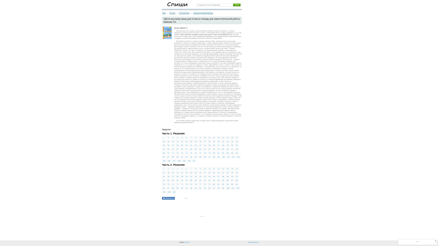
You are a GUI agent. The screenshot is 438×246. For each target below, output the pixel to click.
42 (196, 145)
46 (214, 145)
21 (177, 141)
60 (200, 149)
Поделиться (170, 198)
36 (168, 145)
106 (169, 161)
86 (164, 157)
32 (228, 141)
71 (173, 153)
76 (196, 153)
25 (196, 141)
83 (228, 153)
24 (191, 141)
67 (232, 149)
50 (232, 145)
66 (228, 149)
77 (200, 153)
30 (218, 141)
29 (214, 141)
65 (223, 149)
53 (168, 149)
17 (237, 137)
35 (164, 145)
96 (205, 157)
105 (164, 161)
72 (177, 153)
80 (214, 153)
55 (177, 149)
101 (228, 157)
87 (168, 157)
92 (187, 157)
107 (174, 161)
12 (214, 137)
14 (223, 137)
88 (173, 188)
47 (218, 145)
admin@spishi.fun (253, 242)
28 (209, 141)
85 (237, 153)
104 (169, 192)
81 (218, 153)
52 (164, 149)
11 (209, 137)
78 (205, 153)
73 (182, 153)
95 (200, 157)
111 (194, 161)
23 (187, 141)
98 (214, 157)
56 (182, 149)
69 (164, 153)
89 (173, 157)
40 (187, 145)
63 (214, 149)
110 (189, 161)
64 (218, 149)
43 (200, 145)
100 (223, 157)
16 (232, 137)
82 (223, 153)
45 (209, 145)
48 (223, 145)
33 (232, 141)
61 (205, 149)
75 (191, 153)
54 (173, 149)
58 (191, 149)
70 (168, 153)
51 (237, 145)
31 (223, 141)
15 (228, 137)
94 (196, 157)
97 (209, 157)
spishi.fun (187, 242)
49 (228, 145)
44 (205, 145)
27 (205, 141)
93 (191, 157)
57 (187, 149)
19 (168, 141)
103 (238, 157)
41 (191, 145)
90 (177, 157)
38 (177, 145)
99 (218, 157)
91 (182, 157)
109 (184, 161)
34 (237, 141)
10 (205, 137)
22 (182, 141)
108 (179, 161)
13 (218, 137)
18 (164, 141)
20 (173, 141)
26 (200, 141)
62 (209, 149)
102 (233, 157)
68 (237, 149)
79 (209, 153)
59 (196, 149)
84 (232, 153)
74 (187, 153)
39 (182, 145)
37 (173, 145)
